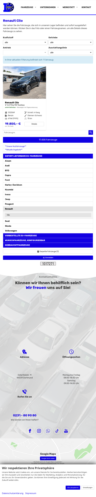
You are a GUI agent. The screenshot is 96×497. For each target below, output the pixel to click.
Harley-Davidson (13, 185)
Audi (7, 165)
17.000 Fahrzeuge (48, 139)
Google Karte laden (48, 458)
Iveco (7, 194)
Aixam (8, 161)
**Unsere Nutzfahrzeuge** (15, 146)
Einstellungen (87, 488)
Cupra (8, 175)
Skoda (8, 226)
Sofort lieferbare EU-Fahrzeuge (23, 156)
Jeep (7, 199)
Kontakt (86, 7)
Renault (9, 209)
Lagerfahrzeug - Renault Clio (24, 98)
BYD (7, 170)
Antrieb (7, 47)
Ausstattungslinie (57, 47)
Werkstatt (69, 7)
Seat (7, 221)
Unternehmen (48, 7)
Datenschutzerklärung (12, 493)
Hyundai (9, 189)
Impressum (30, 493)
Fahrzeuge (27, 7)
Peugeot (9, 204)
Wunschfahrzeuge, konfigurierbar (25, 240)
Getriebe (53, 37)
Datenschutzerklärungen (48, 463)
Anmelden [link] (49, 258)
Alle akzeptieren (72, 488)
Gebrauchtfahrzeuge (17, 245)
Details (34, 124)
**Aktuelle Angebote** (13, 150)
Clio (8, 215)
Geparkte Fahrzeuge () (49, 251)
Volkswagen (11, 231)
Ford (7, 180)
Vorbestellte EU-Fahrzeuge (21, 235)
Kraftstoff (8, 37)
